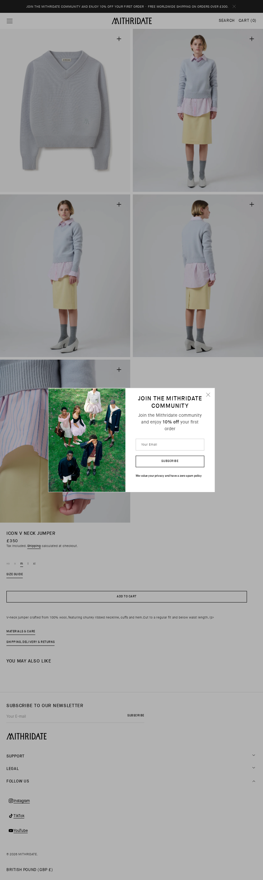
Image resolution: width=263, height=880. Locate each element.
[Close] (208, 394)
